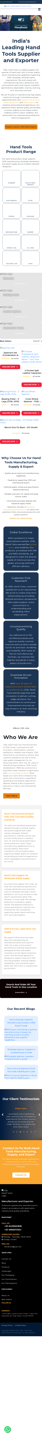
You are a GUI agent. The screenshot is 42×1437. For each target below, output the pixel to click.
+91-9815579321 (12, 1230)
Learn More (11, 796)
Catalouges (6, 1271)
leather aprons (29, 102)
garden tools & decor (31, 100)
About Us (5, 1295)
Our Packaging (8, 1275)
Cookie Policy (20, 1325)
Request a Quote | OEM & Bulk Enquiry (21, 127)
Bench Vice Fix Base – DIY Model (21, 427)
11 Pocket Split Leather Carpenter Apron (32, 373)
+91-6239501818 (13, 1226)
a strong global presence (18, 773)
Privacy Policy (7, 1325)
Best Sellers (7, 1299)
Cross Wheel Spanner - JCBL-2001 (32, 401)
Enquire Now (8, 367)
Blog (4, 1263)
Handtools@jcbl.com (13, 1247)
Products (5, 1267)
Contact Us (21, 1175)
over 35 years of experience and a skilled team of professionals (21, 686)
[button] (16, 28)
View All (36, 341)
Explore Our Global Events (21, 518)
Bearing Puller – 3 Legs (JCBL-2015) (10, 400)
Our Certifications (9, 1279)
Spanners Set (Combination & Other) (10, 355)
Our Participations (9, 1283)
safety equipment (11, 102)
